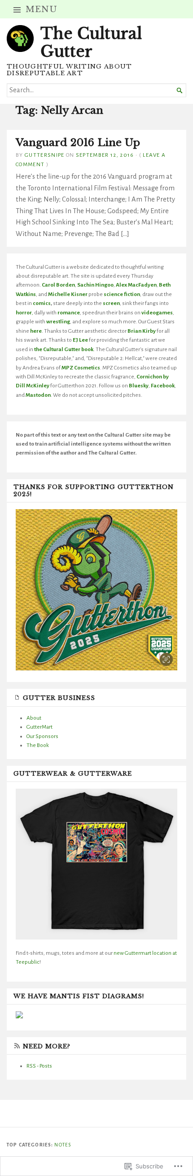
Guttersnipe (45, 155)
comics (42, 303)
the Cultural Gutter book (63, 349)
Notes (62, 1144)
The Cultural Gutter (91, 42)
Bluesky (139, 385)
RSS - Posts (39, 1066)
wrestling (58, 321)
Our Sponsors (42, 736)
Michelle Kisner (68, 294)
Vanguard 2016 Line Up (78, 142)
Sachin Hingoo (95, 285)
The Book (37, 745)
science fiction (122, 294)
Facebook (163, 385)
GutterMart (39, 727)
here (36, 331)
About (33, 718)
